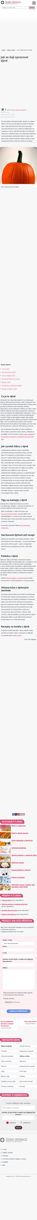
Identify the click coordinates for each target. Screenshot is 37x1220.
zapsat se (12, 1123)
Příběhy (22, 1076)
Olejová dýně (6, 900)
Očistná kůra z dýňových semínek (12, 385)
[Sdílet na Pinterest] (18, 815)
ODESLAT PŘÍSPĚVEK (18, 1011)
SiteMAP (5, 1162)
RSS (4, 1165)
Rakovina (23, 1061)
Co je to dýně (5, 369)
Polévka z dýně (6, 382)
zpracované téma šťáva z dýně (11, 514)
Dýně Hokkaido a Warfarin (22, 840)
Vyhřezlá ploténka (18, 848)
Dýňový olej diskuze (9, 914)
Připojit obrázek (8, 998)
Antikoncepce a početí (27, 1066)
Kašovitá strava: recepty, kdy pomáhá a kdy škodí (23, 886)
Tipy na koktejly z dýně (8, 375)
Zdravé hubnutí (25, 1046)
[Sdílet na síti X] (16, 815)
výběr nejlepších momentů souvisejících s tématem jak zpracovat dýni (18, 436)
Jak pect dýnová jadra (9, 910)
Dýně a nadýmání (18, 826)
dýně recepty (17, 635)
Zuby (2, 1071)
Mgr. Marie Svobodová (19, 110)
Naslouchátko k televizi (20, 870)
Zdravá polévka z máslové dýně (16, 578)
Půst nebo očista (30, 1021)
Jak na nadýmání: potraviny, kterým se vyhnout (7, 1023)
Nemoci (3, 1066)
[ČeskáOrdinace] (11, 5)
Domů (3, 50)
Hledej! (32, 7)
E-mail (5, 953)
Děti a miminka (6, 1061)
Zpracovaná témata (26, 1081)
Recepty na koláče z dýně (9, 389)
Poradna (4, 1051)
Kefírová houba (17, 863)
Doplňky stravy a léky (8, 1081)
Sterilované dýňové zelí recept (11, 379)
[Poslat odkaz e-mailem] (21, 815)
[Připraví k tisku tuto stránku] (24, 815)
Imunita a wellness (7, 1086)
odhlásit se (27, 1123)
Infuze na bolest (18, 877)
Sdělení (5, 968)
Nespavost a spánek (26, 1051)
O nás (4, 1149)
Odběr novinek (8, 1153)
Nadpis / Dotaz (7, 940)
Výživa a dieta (11, 50)
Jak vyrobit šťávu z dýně (9, 372)
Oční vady (23, 1071)
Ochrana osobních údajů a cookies (14, 1159)
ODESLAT (18, 1127)
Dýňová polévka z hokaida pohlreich (15, 904)
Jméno (5, 946)
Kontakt (22, 1086)
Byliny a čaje (5, 1076)
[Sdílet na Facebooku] (13, 815)
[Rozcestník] (34, 3)
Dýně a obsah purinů (19, 833)
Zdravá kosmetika (7, 1056)
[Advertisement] (18, 29)
